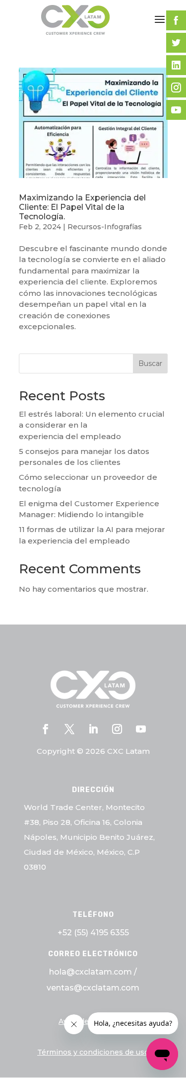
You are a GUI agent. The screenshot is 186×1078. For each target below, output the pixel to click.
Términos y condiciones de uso (93, 1052)
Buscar (150, 363)
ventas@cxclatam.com (93, 987)
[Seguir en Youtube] (141, 729)
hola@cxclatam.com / (93, 972)
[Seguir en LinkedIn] (93, 729)
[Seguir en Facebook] (46, 729)
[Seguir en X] (69, 729)
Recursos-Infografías (104, 226)
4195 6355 (109, 932)
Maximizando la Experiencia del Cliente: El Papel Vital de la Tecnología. (82, 207)
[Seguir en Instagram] (117, 729)
